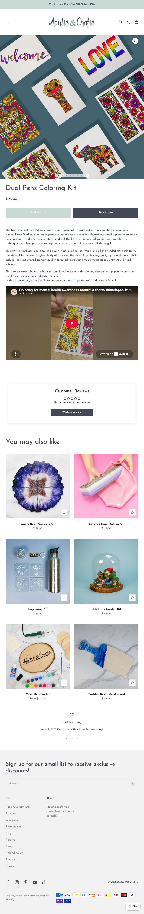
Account (11, 813)
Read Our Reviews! (18, 807)
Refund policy (14, 853)
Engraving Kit (37, 609)
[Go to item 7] (81, 175)
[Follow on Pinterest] (26, 882)
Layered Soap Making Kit (106, 524)
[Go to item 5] (73, 175)
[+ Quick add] (64, 512)
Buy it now (106, 212)
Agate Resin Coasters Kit (38, 524)
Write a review (72, 412)
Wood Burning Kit (38, 694)
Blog (8, 833)
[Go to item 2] (62, 175)
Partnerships (13, 826)
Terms (9, 846)
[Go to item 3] (66, 175)
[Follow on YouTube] (34, 882)
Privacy (10, 859)
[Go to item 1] (58, 175)
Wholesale (12, 820)
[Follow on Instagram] (17, 882)
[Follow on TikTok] (43, 882)
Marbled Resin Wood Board (106, 694)
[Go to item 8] (85, 175)
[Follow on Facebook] (8, 882)
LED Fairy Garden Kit (106, 609)
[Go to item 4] (70, 175)
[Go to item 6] (77, 175)
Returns (10, 839)
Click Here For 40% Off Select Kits (72, 4)
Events (10, 866)
